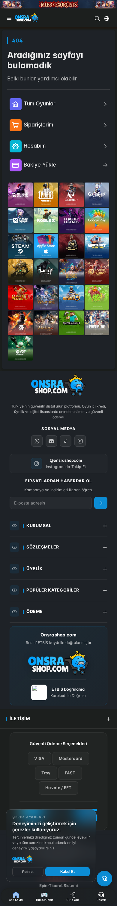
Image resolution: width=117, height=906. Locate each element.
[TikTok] (65, 441)
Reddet (28, 871)
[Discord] (51, 441)
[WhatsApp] (37, 441)
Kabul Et (67, 872)
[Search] (97, 18)
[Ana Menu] (9, 18)
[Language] (107, 18)
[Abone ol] (100, 503)
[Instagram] (80, 441)
